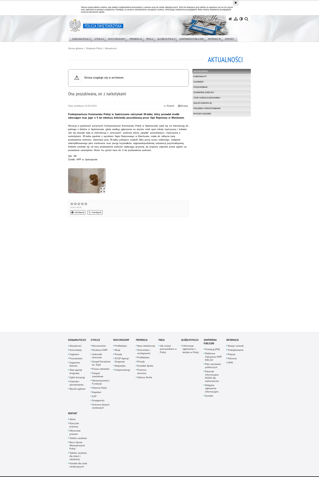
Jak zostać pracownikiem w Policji (168, 350)
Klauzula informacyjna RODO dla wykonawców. (212, 377)
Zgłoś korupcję (202, 103)
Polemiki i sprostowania (207, 108)
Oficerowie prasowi (75, 433)
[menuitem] (81, 38)
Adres (72, 420)
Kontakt (209, 397)
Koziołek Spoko (145, 367)
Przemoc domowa (142, 373)
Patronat (232, 359)
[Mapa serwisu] (236, 19)
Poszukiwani (200, 87)
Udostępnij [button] (79, 212)
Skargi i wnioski (236, 347)
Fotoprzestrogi (122, 371)
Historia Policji (99, 389)
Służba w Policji (190, 341)
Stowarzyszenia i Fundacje (101, 383)
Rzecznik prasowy (74, 426)
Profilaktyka (121, 347)
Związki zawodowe (97, 376)
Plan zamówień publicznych (213, 367)
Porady (118, 355)
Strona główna (75, 48)
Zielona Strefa (144, 378)
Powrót (170, 105)
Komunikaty (200, 76)
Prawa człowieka (100, 370)
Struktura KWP (99, 351)
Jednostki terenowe (97, 357)
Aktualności (111, 48)
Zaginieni (198, 82)
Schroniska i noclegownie (143, 353)
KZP (94, 397)
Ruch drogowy (121, 341)
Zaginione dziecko (203, 92)
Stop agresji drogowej (206, 98)
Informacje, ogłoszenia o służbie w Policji (190, 350)
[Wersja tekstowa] (241, 19)
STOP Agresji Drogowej (122, 361)
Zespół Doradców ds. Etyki (101, 364)
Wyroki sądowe (202, 114)
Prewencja (142, 341)
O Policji (95, 341)
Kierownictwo (99, 347)
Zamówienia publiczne (210, 342)
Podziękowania (235, 351)
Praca (162, 341)
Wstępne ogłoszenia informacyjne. (212, 389)
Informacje (232, 341)
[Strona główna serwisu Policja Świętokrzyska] (230, 19)
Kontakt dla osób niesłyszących (78, 466)
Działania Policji (94, 48)
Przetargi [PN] (212, 350)
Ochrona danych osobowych (100, 407)
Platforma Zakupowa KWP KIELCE (213, 357)
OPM (230, 363)
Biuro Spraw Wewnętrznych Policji (77, 446)
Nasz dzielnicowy (146, 347)
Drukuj (184, 105)
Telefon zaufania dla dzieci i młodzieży (78, 457)
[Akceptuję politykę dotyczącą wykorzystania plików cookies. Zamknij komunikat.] (235, 2)
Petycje (231, 355)
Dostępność (98, 401)
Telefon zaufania (78, 439)
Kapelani (96, 393)
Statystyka (120, 367)
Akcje (117, 351)
